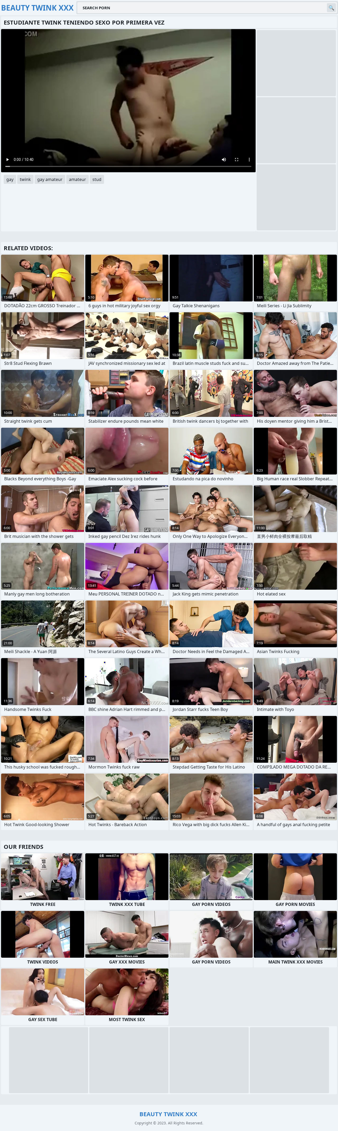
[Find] (331, 7)
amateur (77, 179)
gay (9, 179)
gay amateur (50, 179)
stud (96, 179)
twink (25, 179)
